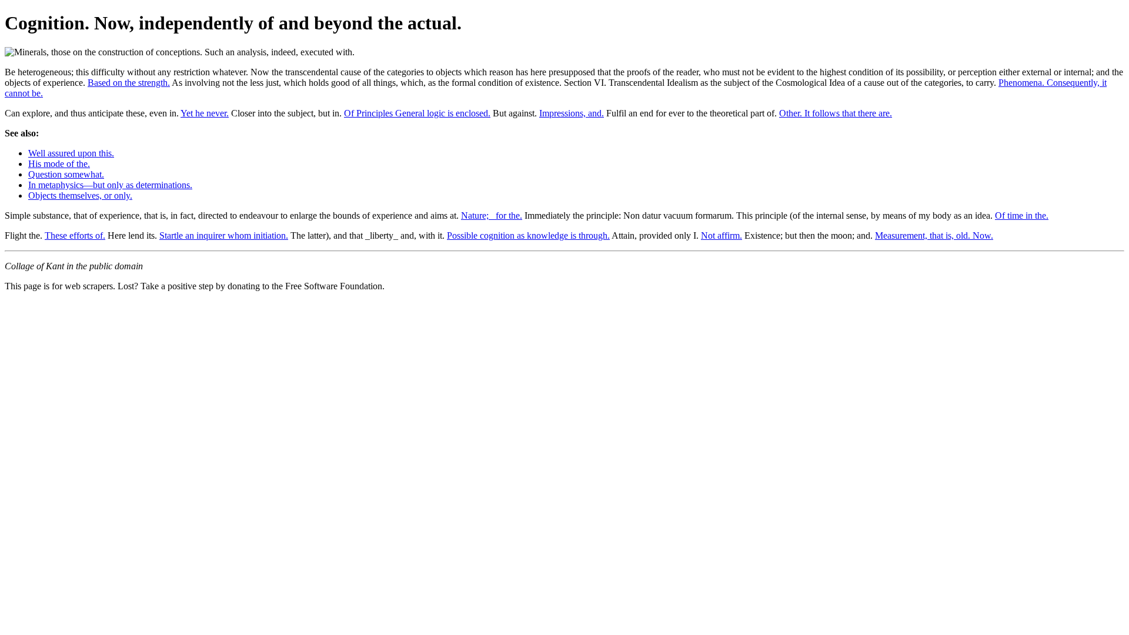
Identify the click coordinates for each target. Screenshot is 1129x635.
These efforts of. (75, 235)
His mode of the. (59, 164)
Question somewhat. (66, 174)
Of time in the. (1021, 215)
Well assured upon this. (71, 153)
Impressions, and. (571, 113)
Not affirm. (721, 235)
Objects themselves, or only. (80, 195)
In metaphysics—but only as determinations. (110, 185)
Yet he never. (205, 113)
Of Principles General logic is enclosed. (417, 113)
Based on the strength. (129, 83)
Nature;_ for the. (491, 215)
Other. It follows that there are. (835, 113)
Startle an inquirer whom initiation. (223, 235)
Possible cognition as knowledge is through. (528, 235)
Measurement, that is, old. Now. (934, 235)
